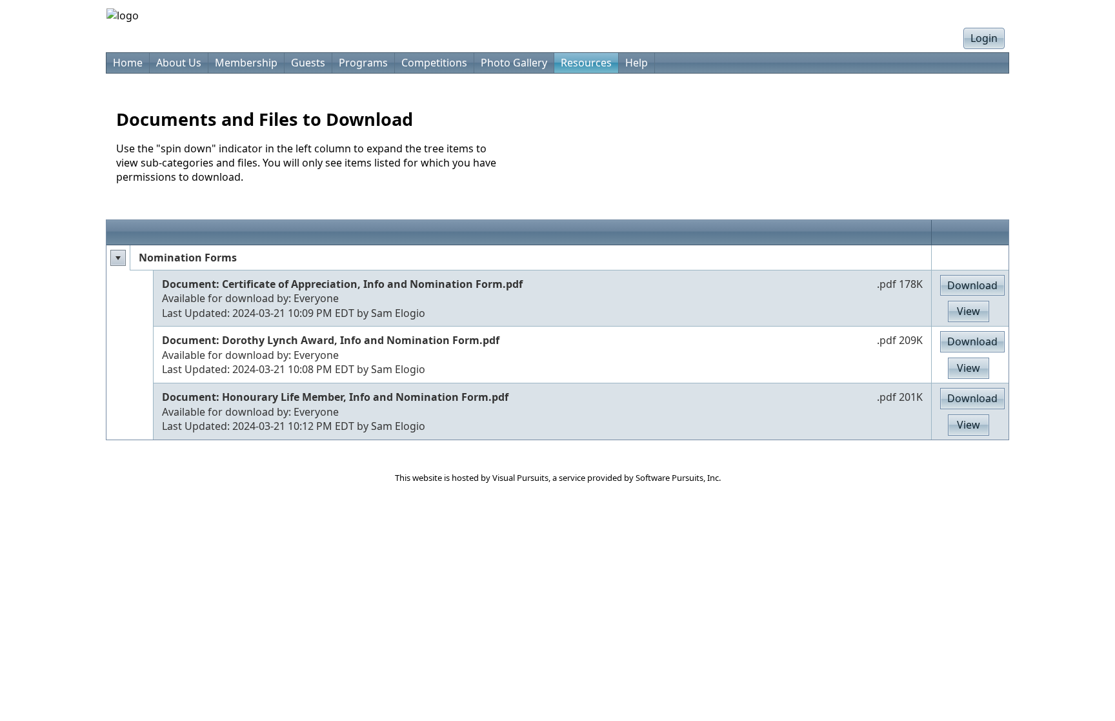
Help (636, 63)
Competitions (434, 63)
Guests (308, 63)
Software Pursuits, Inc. (678, 477)
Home (128, 63)
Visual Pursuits (520, 477)
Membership (246, 63)
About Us (178, 63)
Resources (586, 63)
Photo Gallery (514, 63)
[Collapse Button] (118, 258)
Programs (363, 63)
